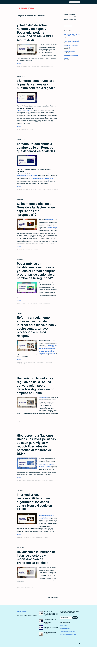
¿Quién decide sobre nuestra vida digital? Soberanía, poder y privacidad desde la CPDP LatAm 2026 (35, 32)
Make (24, 643)
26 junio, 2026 (20, 259)
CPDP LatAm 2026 (49, 46)
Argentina (49, 180)
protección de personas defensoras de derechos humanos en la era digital (47, 464)
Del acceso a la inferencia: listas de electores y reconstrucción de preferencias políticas (36, 557)
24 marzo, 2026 (20, 547)
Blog (58, 8)
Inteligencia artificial (36, 66)
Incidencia (28, 362)
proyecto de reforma (51, 345)
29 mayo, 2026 (20, 373)
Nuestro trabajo (66, 8)
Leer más (19, 63)
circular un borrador (52, 227)
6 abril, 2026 (20, 490)
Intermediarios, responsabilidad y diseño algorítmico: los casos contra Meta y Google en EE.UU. (35, 501)
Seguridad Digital (46, 303)
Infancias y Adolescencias (36, 362)
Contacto (76, 8)
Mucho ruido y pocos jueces (69, 51)
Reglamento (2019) (43, 347)
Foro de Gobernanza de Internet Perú (68, 634)
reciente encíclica (44, 397)
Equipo (53, 8)
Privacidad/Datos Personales (47, 66)
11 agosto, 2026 (21, 139)
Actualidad (20, 189)
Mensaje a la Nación (49, 219)
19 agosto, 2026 (21, 76)
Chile (45, 180)
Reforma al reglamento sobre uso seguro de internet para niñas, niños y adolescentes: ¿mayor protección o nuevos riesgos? (36, 326)
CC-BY (18, 616)
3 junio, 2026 (20, 313)
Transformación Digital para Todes (67, 631)
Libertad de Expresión (47, 362)
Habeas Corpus (63, 625)
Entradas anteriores (52, 597)
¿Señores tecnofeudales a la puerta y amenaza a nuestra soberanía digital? (36, 84)
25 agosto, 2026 (21, 20)
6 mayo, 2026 (20, 431)
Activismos (20, 480)
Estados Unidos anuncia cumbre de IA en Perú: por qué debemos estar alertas (36, 147)
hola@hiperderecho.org (22, 611)
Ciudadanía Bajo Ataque (65, 628)
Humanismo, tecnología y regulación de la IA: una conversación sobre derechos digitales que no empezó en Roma (35, 385)
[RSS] (79, 643)
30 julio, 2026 (20, 199)
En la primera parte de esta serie (24, 110)
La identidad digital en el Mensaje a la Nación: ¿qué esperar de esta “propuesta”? (36, 209)
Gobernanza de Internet (26, 66)
